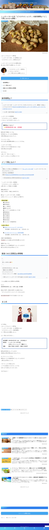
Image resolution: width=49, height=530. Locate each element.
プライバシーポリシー (24, 526)
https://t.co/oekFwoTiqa (18, 107)
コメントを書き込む (24, 513)
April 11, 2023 (32, 277)
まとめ (4, 91)
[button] (45, 268)
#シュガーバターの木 (30, 107)
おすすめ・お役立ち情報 (6, 409)
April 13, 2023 (18, 112)
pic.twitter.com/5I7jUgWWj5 (25, 273)
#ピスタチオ (9, 108)
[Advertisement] (24, 391)
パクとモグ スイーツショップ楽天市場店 (14, 232)
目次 (23, 78)
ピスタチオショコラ (23, 409)
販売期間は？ (6, 82)
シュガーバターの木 (15, 409)
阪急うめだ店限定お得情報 (9, 88)
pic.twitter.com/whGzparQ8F (26, 174)
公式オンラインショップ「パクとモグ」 (13, 227)
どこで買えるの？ (7, 85)
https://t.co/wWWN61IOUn (12, 174)
